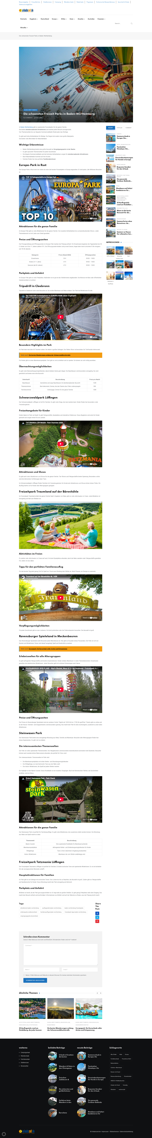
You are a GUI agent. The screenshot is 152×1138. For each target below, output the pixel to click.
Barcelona (63, 1113)
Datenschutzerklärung (126, 1131)
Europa (54, 19)
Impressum (105, 1131)
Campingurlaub (25, 1052)
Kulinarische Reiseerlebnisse (105, 2)
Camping (58, 2)
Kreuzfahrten (36, 2)
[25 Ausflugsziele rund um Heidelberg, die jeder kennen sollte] (110, 200)
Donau (127, 1054)
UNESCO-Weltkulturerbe (117, 1081)
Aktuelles (23, 27)
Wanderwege (51, 1025)
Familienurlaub (23, 1025)
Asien (71, 19)
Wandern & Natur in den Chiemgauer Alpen (67, 1068)
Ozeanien (100, 19)
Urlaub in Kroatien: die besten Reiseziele (66, 1057)
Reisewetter (121, 208)
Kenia (118, 186)
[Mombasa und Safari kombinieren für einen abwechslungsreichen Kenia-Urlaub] (110, 189)
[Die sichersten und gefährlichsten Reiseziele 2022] (52, 1090)
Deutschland (45, 19)
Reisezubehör (121, 164)
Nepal (118, 144)
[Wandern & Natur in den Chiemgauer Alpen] (52, 1067)
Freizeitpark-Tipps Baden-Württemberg (75, 912)
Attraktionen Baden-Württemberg (29, 908)
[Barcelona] (52, 1112)
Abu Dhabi (113, 1054)
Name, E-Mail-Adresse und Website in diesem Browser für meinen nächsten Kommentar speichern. (56, 975)
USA (126, 208)
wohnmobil (122, 1089)
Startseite (23, 19)
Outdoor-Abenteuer (116, 1067)
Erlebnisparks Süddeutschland (28, 912)
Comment (128, 127)
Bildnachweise (114, 1131)
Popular (119, 127)
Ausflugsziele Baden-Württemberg (51, 908)
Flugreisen (90, 2)
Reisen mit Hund (115, 1072)
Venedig (125, 1085)
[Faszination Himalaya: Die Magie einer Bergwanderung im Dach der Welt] (110, 148)
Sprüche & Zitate (123, 2)
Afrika (63, 19)
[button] (97, 993)
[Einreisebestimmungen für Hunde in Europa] (110, 158)
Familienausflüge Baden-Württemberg (50, 912)
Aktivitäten (22, 1022)
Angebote (33, 19)
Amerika (80, 19)
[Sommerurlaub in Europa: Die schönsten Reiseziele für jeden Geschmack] (110, 137)
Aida (120, 1054)
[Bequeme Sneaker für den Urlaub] (110, 168)
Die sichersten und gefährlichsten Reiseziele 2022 (66, 1091)
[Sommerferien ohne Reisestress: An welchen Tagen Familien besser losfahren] (110, 222)
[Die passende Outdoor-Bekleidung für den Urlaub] (110, 179)
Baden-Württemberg (26, 127)
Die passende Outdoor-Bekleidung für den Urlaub (125, 181)
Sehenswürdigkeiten (25, 4)
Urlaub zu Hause (122, 229)
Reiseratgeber (23, 2)
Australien (91, 19)
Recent (110, 127)
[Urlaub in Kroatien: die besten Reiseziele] (52, 1056)
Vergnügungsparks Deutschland (29, 916)
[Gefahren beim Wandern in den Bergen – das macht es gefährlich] (52, 1101)
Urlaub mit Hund (120, 155)
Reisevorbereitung (116, 1076)
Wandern (113, 1089)
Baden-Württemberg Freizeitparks (74, 908)
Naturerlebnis (114, 1063)
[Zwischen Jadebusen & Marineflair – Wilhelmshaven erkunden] (52, 1078)
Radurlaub (80, 2)
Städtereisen (47, 2)
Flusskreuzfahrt (126, 1059)
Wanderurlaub (69, 2)
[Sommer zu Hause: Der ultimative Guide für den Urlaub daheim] (110, 233)
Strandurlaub (127, 1076)
